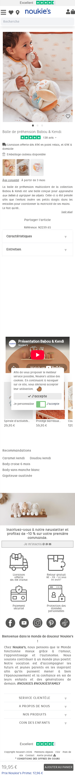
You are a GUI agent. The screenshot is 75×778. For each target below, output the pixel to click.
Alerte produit (45, 755)
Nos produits (34, 714)
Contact (30, 755)
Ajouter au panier (58, 767)
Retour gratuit (56, 577)
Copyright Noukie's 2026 (18, 752)
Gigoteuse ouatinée (17, 476)
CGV (58, 752)
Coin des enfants (34, 723)
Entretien (13, 249)
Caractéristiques (19, 236)
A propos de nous (34, 706)
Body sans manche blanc (21, 470)
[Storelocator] (17, 13)
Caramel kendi (13, 458)
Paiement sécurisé (19, 607)
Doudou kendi (40, 458)
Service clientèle (34, 698)
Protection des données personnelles (56, 608)
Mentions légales (44, 752)
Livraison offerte (19, 577)
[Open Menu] (3, 12)
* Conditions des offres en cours (37, 758)
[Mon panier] (73, 12)
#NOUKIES (25, 683)
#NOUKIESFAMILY (47, 683)
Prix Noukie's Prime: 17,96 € (22, 773)
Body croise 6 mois (16, 464)
